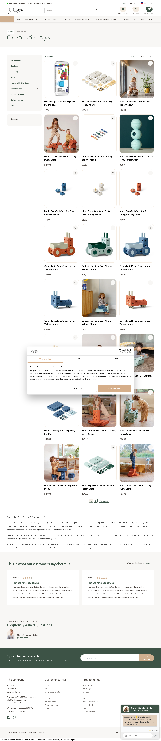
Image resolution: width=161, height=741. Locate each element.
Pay (46, 688)
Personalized (87, 705)
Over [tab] (116, 359)
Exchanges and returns (53, 692)
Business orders (51, 702)
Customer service (56, 679)
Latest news (12, 688)
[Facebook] (8, 717)
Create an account (52, 705)
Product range (91, 679)
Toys (66, 19)
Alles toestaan (114, 388)
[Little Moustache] (15, 10)
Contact (48, 698)
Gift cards (133, 3)
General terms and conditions (32, 732)
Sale (124, 3)
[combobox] (73, 10)
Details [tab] (80, 359)
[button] (14, 119)
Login (47, 708)
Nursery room (31, 19)
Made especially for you (106, 19)
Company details (13, 692)
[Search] (97, 10)
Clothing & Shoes (50, 19)
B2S (150, 19)
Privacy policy (12, 732)
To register (146, 657)
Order (47, 695)
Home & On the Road (90, 702)
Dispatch (48, 685)
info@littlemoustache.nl (16, 700)
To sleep (85, 692)
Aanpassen (78, 388)
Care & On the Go (82, 19)
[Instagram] (14, 717)
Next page (104, 501)
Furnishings (86, 688)
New (18, 19)
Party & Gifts (128, 19)
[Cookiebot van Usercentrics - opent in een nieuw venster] (120, 351)
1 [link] (91, 501)
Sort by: (132, 56)
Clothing (85, 695)
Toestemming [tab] (45, 359)
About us (10, 685)
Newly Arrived (87, 685)
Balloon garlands (88, 712)
